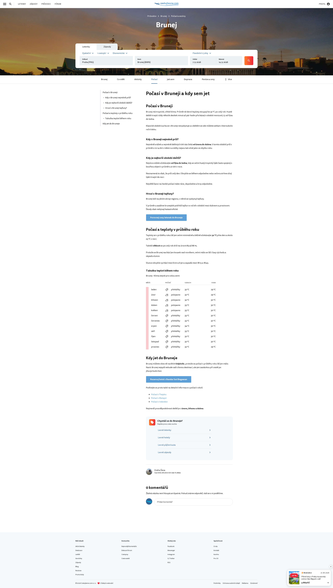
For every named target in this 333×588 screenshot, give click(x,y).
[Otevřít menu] (5, 4)
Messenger (171, 550)
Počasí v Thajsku (158, 394)
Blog (77, 566)
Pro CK (216, 558)
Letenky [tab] (86, 46)
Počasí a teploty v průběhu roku (117, 113)
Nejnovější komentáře (129, 546)
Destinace (78, 550)
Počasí (154, 79)
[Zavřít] (330, 566)
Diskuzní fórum (126, 550)
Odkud (85, 59)
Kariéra (216, 554)
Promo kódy (79, 575)
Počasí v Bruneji (110, 92)
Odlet (195, 59)
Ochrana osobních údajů (231, 583)
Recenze (78, 571)
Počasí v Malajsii (158, 398)
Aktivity (138, 79)
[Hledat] (11, 4)
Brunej (104, 79)
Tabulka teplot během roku (118, 118)
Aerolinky (78, 558)
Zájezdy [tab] (107, 46)
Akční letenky (80, 546)
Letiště (77, 554)
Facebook (171, 546)
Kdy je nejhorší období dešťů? (118, 102)
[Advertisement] (120, 153)
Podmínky (217, 583)
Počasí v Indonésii (159, 401)
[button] (88, 53)
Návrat (221, 59)
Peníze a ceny (208, 79)
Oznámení (254, 583)
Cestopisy (124, 554)
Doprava (188, 79)
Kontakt (216, 550)
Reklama (245, 583)
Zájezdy (78, 562)
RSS (169, 562)
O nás (215, 546)
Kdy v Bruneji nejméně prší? (118, 97)
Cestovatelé (125, 558)
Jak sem (170, 79)
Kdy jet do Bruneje (111, 123)
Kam (139, 59)
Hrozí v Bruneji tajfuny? (116, 108)
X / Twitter (171, 558)
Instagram (171, 554)
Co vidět (121, 79)
